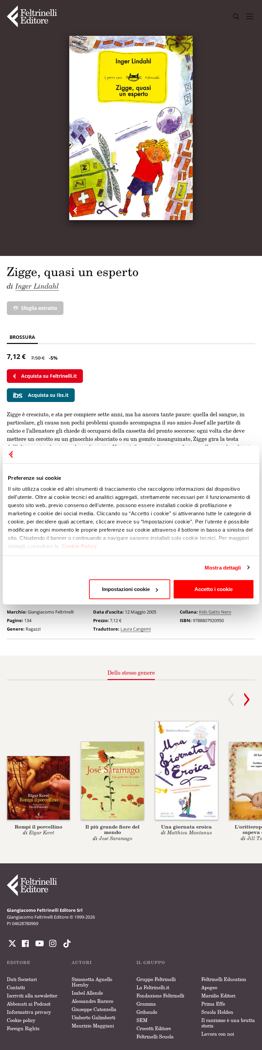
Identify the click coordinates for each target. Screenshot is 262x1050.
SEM (141, 1020)
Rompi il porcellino (38, 826)
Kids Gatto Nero (215, 612)
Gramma (146, 1003)
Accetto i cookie (213, 589)
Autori (82, 962)
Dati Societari (22, 979)
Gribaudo (146, 1012)
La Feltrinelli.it (152, 987)
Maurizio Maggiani (93, 1025)
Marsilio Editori (218, 995)
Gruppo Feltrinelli (156, 979)
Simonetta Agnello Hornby (92, 982)
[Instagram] (65, 943)
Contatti (16, 987)
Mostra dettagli (223, 567)
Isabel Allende (87, 992)
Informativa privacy (29, 1012)
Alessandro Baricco (92, 1001)
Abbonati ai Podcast (28, 1003)
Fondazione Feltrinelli (160, 995)
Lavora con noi (217, 1033)
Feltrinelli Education (223, 979)
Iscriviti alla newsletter (32, 995)
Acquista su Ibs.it (48, 395)
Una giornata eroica (186, 826)
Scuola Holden (217, 1012)
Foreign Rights (23, 1028)
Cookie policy (21, 1020)
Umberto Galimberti (93, 1017)
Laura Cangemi (135, 629)
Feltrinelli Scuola (155, 1036)
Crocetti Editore (153, 1028)
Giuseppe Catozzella (94, 1009)
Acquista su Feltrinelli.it (49, 376)
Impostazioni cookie (126, 589)
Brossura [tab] (22, 337)
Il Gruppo (150, 962)
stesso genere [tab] (131, 672)
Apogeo (209, 987)
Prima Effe (213, 1003)
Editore (18, 962)
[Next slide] (247, 699)
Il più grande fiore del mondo (112, 829)
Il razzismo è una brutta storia (228, 1023)
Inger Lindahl (37, 286)
